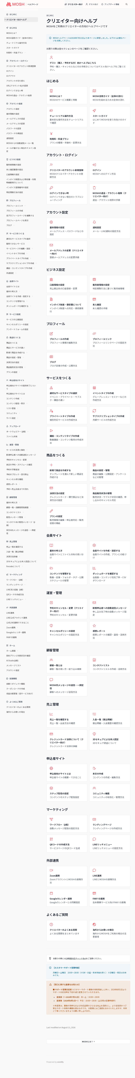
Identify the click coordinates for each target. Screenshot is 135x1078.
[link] (88, 63)
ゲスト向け (93, 4)
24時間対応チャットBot (76, 958)
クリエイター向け (75, 4)
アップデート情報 (111, 4)
